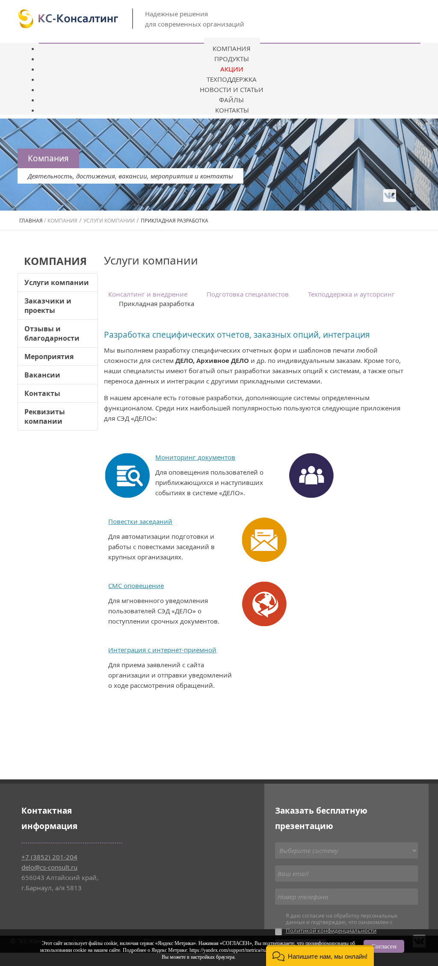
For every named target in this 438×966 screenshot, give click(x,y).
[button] (320, 955)
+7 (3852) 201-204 (49, 857)
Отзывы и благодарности (52, 333)
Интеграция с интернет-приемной (162, 649)
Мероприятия (49, 356)
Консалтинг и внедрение (147, 294)
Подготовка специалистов (248, 294)
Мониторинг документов (195, 457)
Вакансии (42, 375)
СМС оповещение (136, 585)
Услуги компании (56, 282)
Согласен (384, 946)
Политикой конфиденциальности (331, 930)
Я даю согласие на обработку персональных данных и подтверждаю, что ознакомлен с (341, 923)
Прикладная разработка (156, 303)
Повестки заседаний (140, 521)
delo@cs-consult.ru (49, 867)
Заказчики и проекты (47, 305)
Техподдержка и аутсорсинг (351, 294)
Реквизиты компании (44, 416)
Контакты (42, 393)
